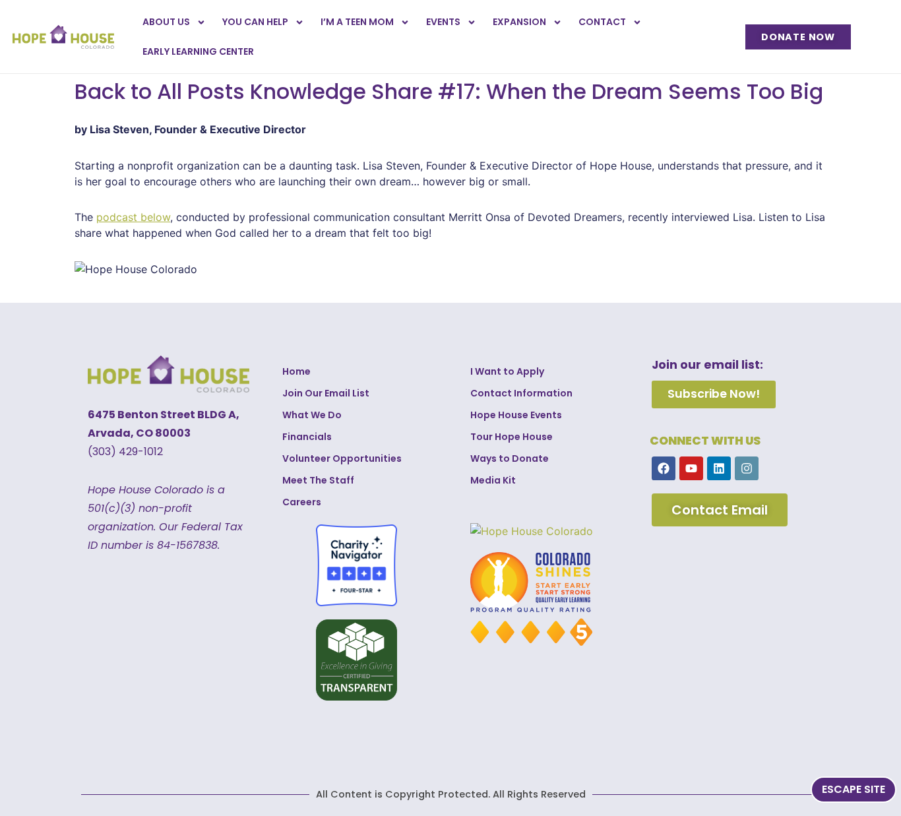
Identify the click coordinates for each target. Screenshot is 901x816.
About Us (166, 21)
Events (443, 21)
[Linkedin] (719, 468)
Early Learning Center (198, 51)
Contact (602, 21)
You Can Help (255, 21)
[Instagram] (747, 468)
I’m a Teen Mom (357, 21)
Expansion (519, 21)
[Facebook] (663, 468)
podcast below (133, 217)
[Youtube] (691, 468)
